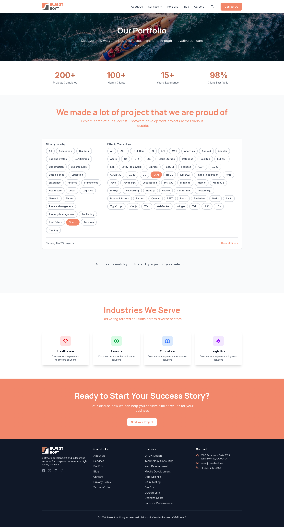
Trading (53, 230)
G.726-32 (115, 174)
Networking (132, 190)
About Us (137, 6)
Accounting (65, 151)
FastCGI (169, 166)
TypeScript (116, 206)
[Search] (212, 7)
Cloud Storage (166, 158)
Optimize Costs (154, 497)
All (50, 151)
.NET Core (138, 151)
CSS (149, 158)
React (183, 198)
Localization (150, 182)
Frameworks (91, 182)
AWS (174, 151)
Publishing (88, 214)
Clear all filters (229, 243)
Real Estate (55, 222)
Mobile (202, 182)
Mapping (185, 182)
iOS (219, 206)
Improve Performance (159, 503)
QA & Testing (153, 482)
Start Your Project (142, 422)
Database (187, 158)
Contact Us (231, 6)
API (163, 151)
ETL (112, 166)
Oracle (166, 190)
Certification (82, 158)
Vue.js (133, 206)
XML (194, 206)
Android (206, 151)
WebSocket (163, 206)
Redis (215, 198)
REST (170, 198)
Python (140, 198)
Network (54, 198)
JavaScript (129, 182)
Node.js (150, 190)
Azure (113, 158)
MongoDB (218, 182)
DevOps (149, 487)
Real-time (199, 198)
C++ (136, 158)
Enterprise (55, 182)
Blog (186, 6)
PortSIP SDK (183, 190)
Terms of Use (101, 487)
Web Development (156, 466)
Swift (229, 198)
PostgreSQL (204, 190)
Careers (199, 6)
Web (146, 206)
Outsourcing (152, 492)
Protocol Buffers (119, 198)
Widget (181, 206)
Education (77, 174)
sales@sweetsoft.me (212, 463)
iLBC (207, 206)
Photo (69, 198)
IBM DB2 (185, 174)
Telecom (89, 222)
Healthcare (55, 190)
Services (98, 461)
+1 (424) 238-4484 (211, 467)
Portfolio (172, 6)
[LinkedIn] (55, 470)
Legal (72, 190)
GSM (156, 174)
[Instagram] (61, 470)
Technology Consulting (159, 461)
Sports (73, 222)
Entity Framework (132, 166)
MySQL (114, 190)
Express (153, 166)
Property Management (62, 214)
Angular (222, 151)
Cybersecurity (79, 166)
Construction (56, 166)
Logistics (88, 190)
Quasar (155, 198)
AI (153, 151)
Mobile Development (157, 471)
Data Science (56, 174)
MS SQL (168, 182)
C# (125, 158)
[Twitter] (49, 470)
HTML (169, 174)
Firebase (186, 166)
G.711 (201, 166)
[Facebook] (43, 470)
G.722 (215, 166)
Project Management (61, 206)
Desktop (205, 158)
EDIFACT (222, 158)
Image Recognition (207, 174)
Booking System (58, 158)
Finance (72, 182)
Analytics (189, 151)
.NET (123, 151)
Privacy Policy (102, 482)
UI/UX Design (153, 455)
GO (144, 174)
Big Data (84, 151)
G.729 (132, 174)
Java (113, 182)
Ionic (228, 174)
